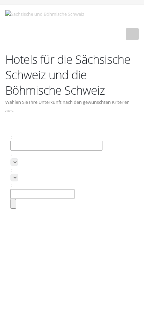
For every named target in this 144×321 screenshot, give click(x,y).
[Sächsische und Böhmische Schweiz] (47, 13)
